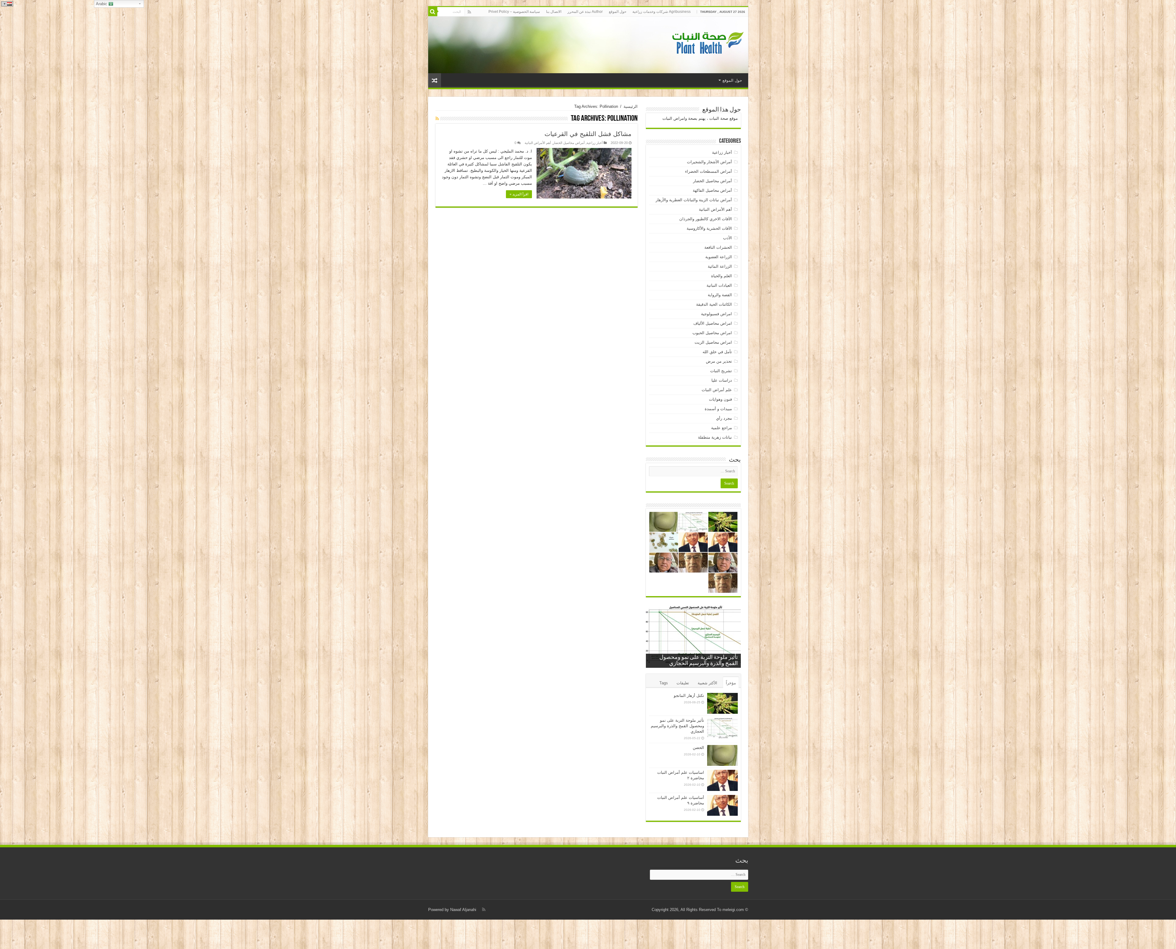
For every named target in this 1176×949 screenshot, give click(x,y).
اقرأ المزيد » (519, 194)
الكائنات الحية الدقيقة (714, 304)
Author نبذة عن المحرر (585, 11)
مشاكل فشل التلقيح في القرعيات (588, 133)
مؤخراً (731, 683)
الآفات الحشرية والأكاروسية (709, 228)
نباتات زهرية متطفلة (715, 437)
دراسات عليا (721, 380)
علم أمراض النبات (717, 390)
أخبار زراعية (594, 143)
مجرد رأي (724, 418)
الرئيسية (631, 106)
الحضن (698, 747)
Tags (663, 683)
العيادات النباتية (719, 285)
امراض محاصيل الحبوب (712, 333)
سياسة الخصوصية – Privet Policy (514, 11)
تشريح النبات (721, 371)
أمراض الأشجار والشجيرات (709, 162)
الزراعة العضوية (718, 257)
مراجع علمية (721, 427)
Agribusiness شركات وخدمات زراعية (661, 11)
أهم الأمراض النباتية (538, 143)
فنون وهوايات (720, 399)
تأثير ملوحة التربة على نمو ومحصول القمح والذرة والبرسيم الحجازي (677, 726)
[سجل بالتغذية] (437, 118)
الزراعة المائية (720, 266)
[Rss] (469, 12)
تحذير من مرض (719, 361)
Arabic (102, 4)
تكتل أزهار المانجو (689, 695)
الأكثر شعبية (707, 683)
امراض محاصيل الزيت (713, 342)
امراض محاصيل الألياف (712, 323)
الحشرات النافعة (718, 247)
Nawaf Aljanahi (463, 909)
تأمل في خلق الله (717, 352)
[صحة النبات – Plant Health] (707, 43)
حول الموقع (617, 11)
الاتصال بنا (553, 11)
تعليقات (683, 683)
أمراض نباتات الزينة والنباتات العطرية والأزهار (694, 200)
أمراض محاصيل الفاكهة (712, 190)
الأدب (727, 238)
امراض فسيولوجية (716, 314)
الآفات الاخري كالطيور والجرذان (705, 219)
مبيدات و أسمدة (718, 408)
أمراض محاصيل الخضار (569, 143)
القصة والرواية (720, 295)
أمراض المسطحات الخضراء (708, 171)
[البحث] (432, 11)
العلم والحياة (721, 276)
